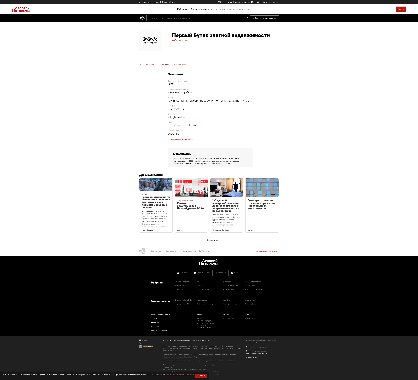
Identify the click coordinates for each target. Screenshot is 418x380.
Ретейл (200, 286)
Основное (150, 64)
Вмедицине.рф (251, 300)
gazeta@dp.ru (250, 318)
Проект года (250, 286)
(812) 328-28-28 (228, 318)
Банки (199, 282)
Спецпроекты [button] (199, 9)
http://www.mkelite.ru (182, 125)
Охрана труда (251, 357)
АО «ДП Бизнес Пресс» (160, 314)
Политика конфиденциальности (259, 347)
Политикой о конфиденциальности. (180, 375)
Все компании (157, 251)
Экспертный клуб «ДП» (184, 300)
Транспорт (226, 282)
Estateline (226, 300)
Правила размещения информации (266, 251)
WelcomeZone (250, 304)
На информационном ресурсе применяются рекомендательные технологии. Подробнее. (199, 361)
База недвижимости (230, 304)
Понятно (201, 376)
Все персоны (171, 251)
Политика (179, 289)
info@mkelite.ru (178, 117)
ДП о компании (180, 64)
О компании (164, 64)
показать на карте (204, 328)
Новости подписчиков (254, 289)
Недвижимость (180, 40)
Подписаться (227, 2)
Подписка (155, 326)
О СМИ (154, 318)
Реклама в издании (159, 330)
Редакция (155, 322)
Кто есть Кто (243, 9)
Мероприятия (218, 9)
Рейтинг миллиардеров (207, 304)
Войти (401, 9)
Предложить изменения (181, 140)
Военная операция (230, 286)
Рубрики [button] (182, 9)
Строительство (203, 289)
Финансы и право (182, 282)
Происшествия (228, 289)
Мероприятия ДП (182, 304)
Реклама (231, 9)
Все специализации (188, 251)
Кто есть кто (202, 300)
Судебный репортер (253, 282)
